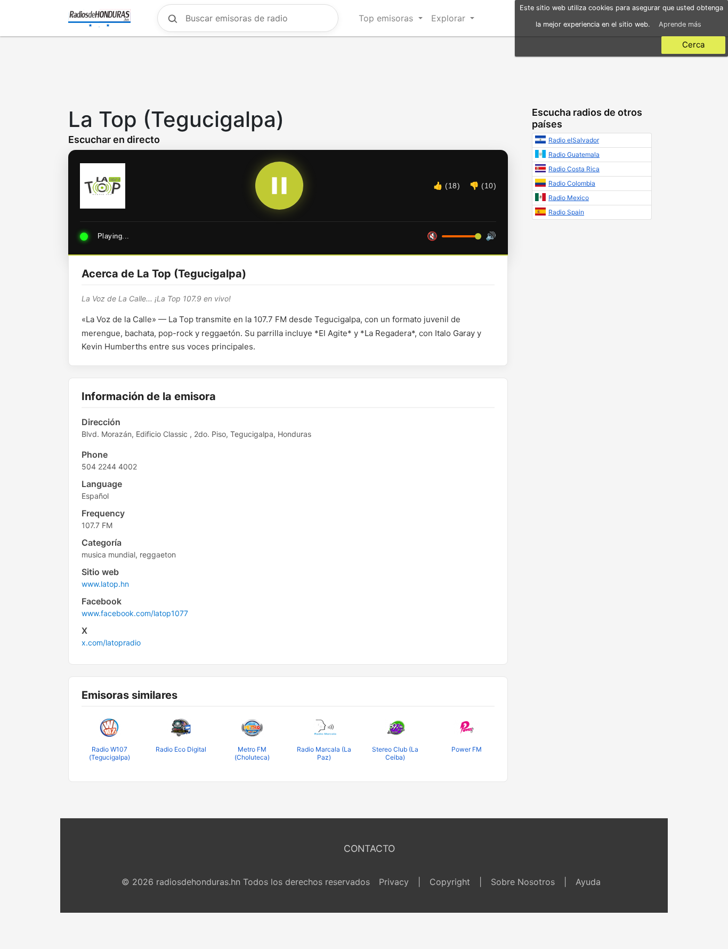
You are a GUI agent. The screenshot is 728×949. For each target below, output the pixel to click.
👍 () (446, 185)
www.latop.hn (105, 583)
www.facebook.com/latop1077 (135, 613)
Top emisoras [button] (387, 18)
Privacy (394, 881)
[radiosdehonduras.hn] (99, 18)
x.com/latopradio (111, 642)
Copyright (450, 881)
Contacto (369, 848)
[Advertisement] (364, 69)
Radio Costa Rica (574, 169)
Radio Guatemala (574, 154)
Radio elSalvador (573, 140)
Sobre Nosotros (523, 881)
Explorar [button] (449, 18)
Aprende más (680, 24)
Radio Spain (566, 212)
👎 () (483, 185)
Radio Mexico (568, 198)
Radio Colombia (571, 183)
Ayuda (588, 881)
